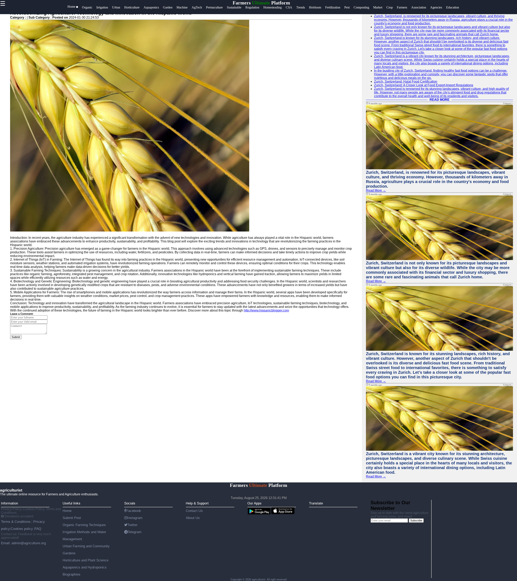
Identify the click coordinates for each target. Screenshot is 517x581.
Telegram (134, 532)
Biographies (71, 574)
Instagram (134, 518)
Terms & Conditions (16, 522)
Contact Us (194, 511)
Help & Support (197, 503)
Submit (16, 337)
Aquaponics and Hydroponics (85, 567)
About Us (193, 518)
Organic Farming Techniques (84, 525)
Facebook (133, 511)
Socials (129, 503)
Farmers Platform (261, 2)
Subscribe (416, 520)
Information (9, 503)
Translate (316, 503)
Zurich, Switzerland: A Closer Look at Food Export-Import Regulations (423, 85)
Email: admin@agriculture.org (23, 543)
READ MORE (440, 99)
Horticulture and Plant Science (85, 560)
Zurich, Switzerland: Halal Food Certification (405, 81)
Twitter (132, 525)
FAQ (38, 529)
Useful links (71, 503)
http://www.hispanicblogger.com (266, 310)
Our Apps (254, 503)
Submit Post (72, 518)
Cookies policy (22, 529)
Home (67, 511)
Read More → (376, 190)
